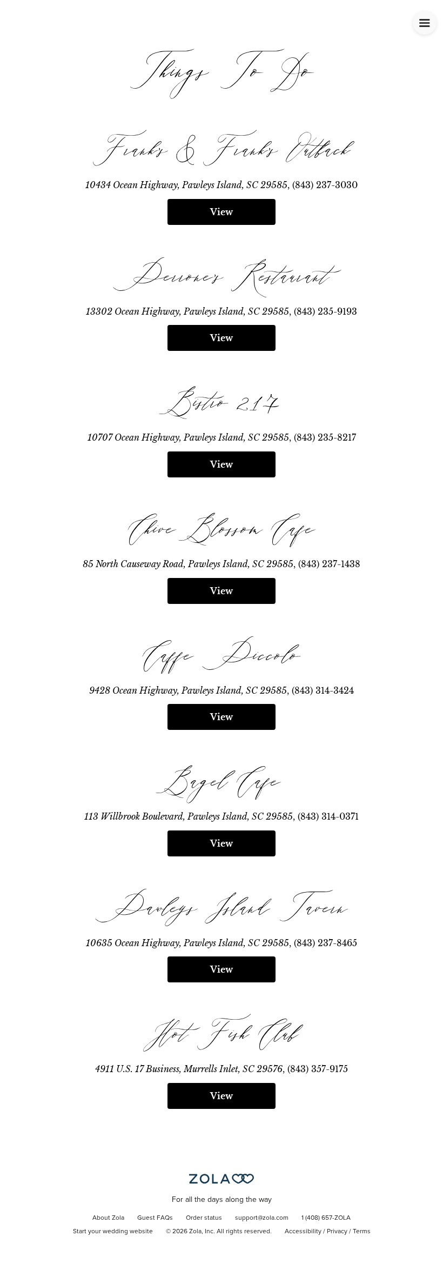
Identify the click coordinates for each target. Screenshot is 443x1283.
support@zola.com (261, 1218)
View (221, 212)
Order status (204, 1218)
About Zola (108, 1218)
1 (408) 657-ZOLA (326, 1218)
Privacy (337, 1231)
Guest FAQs (155, 1218)
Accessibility (303, 1231)
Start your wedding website (113, 1231)
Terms (362, 1231)
